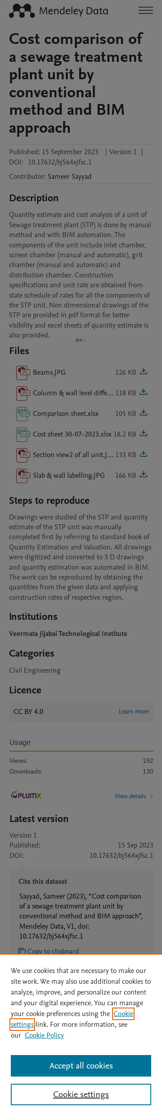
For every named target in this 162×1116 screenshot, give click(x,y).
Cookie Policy (44, 1035)
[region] (81, 1035)
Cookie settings (81, 1094)
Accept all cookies (81, 1066)
